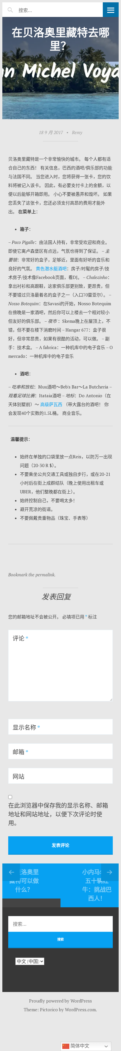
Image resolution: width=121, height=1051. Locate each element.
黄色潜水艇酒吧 (51, 268)
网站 (18, 777)
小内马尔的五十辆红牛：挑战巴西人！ (97, 885)
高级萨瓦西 (51, 404)
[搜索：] (43, 9)
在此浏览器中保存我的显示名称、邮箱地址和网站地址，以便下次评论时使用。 (58, 814)
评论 (20, 638)
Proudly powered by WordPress (60, 1001)
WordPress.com (80, 1009)
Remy (77, 132)
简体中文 (79, 1045)
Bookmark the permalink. (32, 574)
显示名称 (26, 727)
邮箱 (20, 752)
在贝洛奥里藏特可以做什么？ (24, 881)
